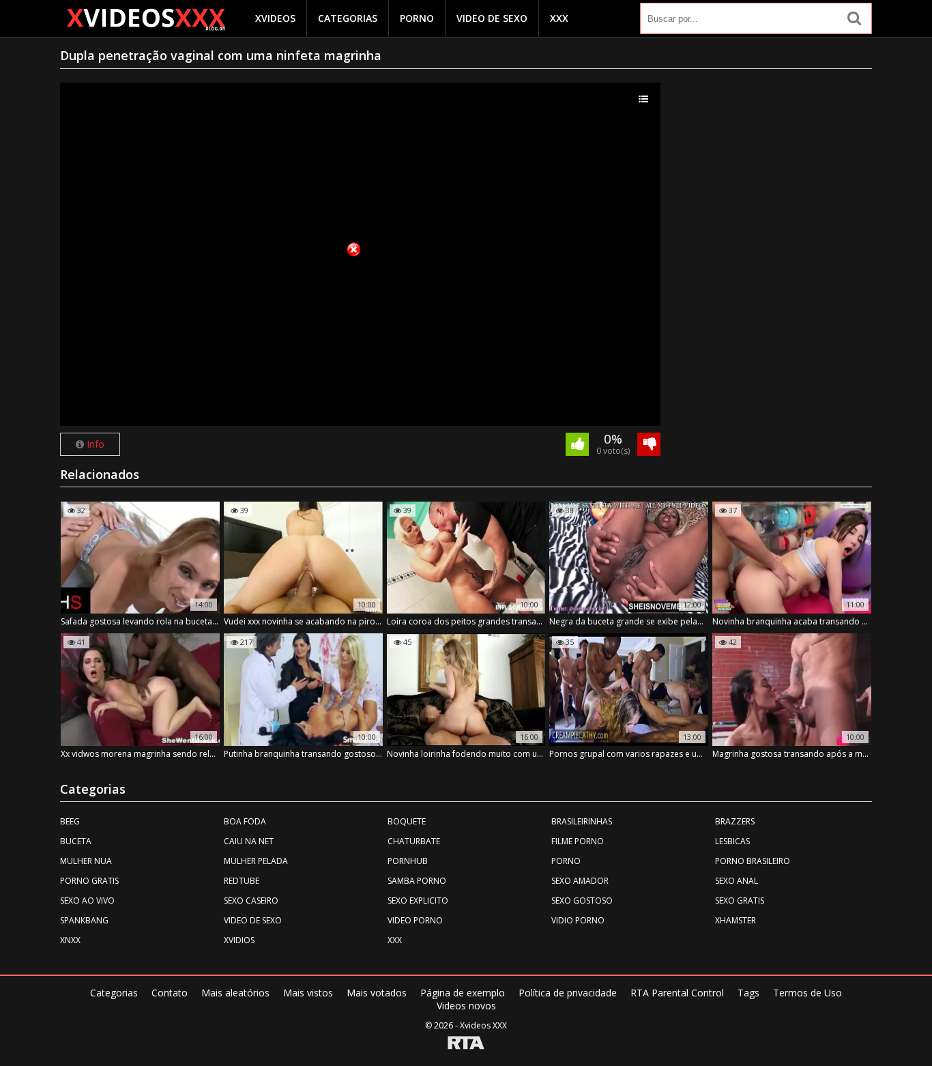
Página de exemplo (462, 992)
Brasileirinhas (581, 821)
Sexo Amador (580, 881)
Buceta (75, 841)
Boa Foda (245, 821)
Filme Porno (577, 841)
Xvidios (239, 940)
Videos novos (466, 1005)
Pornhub (408, 861)
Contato (169, 992)
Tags (748, 992)
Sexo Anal (736, 881)
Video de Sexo (491, 18)
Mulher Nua (86, 861)
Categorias (347, 18)
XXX (559, 18)
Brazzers (735, 821)
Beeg (70, 821)
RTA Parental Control (677, 992)
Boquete (407, 821)
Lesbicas (732, 841)
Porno (417, 18)
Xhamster (735, 920)
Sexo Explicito (418, 900)
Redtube (241, 881)
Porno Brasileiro (752, 861)
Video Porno (415, 920)
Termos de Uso (807, 992)
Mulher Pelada (256, 861)
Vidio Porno (578, 920)
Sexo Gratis (739, 900)
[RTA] (466, 1044)
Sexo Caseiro (251, 900)
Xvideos (275, 18)
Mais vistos (308, 992)
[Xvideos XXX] (145, 19)
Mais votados (377, 992)
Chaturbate (414, 841)
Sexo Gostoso (582, 900)
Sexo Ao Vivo (87, 900)
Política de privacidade (568, 992)
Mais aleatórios (235, 992)
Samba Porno (417, 881)
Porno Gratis (89, 881)
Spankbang (84, 920)
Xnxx (70, 940)
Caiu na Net (249, 841)
